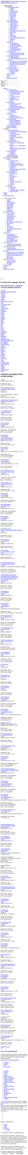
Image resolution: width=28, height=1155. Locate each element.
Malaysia (3, 333)
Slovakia (3, 355)
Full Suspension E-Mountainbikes (18, 131)
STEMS (12, 162)
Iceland (2, 319)
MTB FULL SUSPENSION (17, 91)
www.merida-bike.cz (6, 505)
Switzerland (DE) (5, 362)
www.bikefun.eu (5, 592)
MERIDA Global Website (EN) (8, 291)
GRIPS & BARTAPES (15, 163)
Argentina (3, 296)
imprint (5, 1126)
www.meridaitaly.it (5, 653)
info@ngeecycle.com (6, 722)
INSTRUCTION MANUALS (17, 64)
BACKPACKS (14, 173)
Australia (3, 297)
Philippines (3, 347)
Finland (2, 314)
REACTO (12, 35)
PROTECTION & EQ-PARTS (17, 169)
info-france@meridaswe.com (8, 562)
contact (5, 1124)
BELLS (12, 179)
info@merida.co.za (5, 954)
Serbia (2, 353)
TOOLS (12, 183)
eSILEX (12, 18)
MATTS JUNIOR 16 (15, 124)
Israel (2, 323)
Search (2, 82)
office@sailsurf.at (5, 423)
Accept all (3, 1151)
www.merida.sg (4, 923)
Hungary (3, 318)
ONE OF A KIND (14, 69)
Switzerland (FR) (5, 364)
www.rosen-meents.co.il (7, 641)
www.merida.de (4, 580)
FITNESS (12, 153)
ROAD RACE (13, 105)
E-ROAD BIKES (11, 151)
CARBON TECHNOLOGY (17, 53)
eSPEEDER (13, 19)
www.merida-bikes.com (6, 735)
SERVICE (9, 60)
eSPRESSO (13, 17)
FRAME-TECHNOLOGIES (17, 54)
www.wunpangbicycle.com (7, 471)
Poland (2, 348)
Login (8, 76)
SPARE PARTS (14, 170)
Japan (2, 326)
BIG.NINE (12, 29)
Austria (2, 298)
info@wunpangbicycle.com (7, 470)
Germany (3, 317)
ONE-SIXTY (13, 24)
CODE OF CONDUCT (16, 46)
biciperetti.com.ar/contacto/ (7, 401)
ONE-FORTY (13, 26)
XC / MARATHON (15, 94)
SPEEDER (12, 110)
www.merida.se (4, 976)
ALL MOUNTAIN (15, 96)
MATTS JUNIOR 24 (15, 122)
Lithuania (3, 330)
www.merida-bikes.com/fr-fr (8, 564)
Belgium (3, 300)
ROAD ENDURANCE (16, 106)
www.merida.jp (4, 664)
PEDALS (12, 167)
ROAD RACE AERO (15, 103)
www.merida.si (4, 448)
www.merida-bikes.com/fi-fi (7, 551)
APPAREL (9, 185)
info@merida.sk (4, 933)
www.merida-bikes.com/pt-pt (8, 888)
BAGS (11, 174)
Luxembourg (4, 332)
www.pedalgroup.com (6, 410)
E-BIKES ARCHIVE (12, 155)
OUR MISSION (14, 43)
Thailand (3, 367)
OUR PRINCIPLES (15, 44)
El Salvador (3, 311)
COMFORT (13, 140)
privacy (5, 1127)
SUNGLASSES (14, 191)
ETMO (12, 10)
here (2, 1104)
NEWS (5, 192)
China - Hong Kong (5, 304)
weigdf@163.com (5, 1046)
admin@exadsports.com (6, 615)
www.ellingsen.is (5, 606)
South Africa (4, 358)
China (2, 303)
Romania (3, 351)
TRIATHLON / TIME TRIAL (17, 108)
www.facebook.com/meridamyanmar (10, 770)
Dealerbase (6, 1128)
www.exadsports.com (6, 617)
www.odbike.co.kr (5, 676)
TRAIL (12, 95)
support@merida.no (5, 848)
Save (21, 1153)
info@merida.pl (4, 876)
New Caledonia (4, 342)
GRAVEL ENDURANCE (16, 117)
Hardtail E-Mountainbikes (16, 137)
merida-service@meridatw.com (8, 997)
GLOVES (12, 188)
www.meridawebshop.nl (7, 438)
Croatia (2, 307)
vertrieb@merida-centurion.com (8, 574)
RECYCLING (13, 67)
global (5, 266)
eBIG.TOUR (13, 15)
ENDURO (12, 98)
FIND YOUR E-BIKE (12, 156)
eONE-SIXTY (13, 12)
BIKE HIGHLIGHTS (12, 21)
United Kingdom (5, 369)
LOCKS (12, 184)
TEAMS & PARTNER (12, 55)
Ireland (2, 322)
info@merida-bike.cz (6, 504)
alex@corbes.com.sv (6, 528)
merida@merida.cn (5, 459)
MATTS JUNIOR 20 (15, 123)
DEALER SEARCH (12, 78)
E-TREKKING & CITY (13, 141)
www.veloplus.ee (5, 541)
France (2, 315)
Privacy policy (18, 1149)
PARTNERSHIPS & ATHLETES (18, 58)
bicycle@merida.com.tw (7, 733)
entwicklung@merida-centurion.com (10, 577)
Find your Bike (10, 74)
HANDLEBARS (14, 160)
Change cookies (11, 1151)
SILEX (12, 40)
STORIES (12, 72)
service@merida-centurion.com (8, 579)
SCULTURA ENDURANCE (17, 37)
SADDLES (13, 166)
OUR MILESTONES (15, 49)
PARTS (9, 159)
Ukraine (3, 368)
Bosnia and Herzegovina (7, 301)
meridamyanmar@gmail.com (8, 768)
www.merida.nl (4, 436)
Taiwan (2, 365)
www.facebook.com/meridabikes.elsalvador (11, 530)
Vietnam (3, 371)
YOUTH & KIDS (11, 119)
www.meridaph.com (6, 865)
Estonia (2, 312)
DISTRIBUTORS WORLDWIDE (18, 61)
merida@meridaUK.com (7, 627)
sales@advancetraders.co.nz (7, 824)
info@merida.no (5, 603)
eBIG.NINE (13, 14)
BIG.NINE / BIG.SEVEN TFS (18, 30)
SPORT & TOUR (14, 99)
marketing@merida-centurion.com (9, 576)
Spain (2, 360)
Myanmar (3, 337)
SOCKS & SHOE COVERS (17, 190)
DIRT (11, 33)
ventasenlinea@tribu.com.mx (8, 745)
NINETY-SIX (13, 28)
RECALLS (13, 65)
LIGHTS (12, 177)
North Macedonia (5, 344)
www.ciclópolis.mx (5, 747)
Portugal (3, 350)
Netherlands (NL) (5, 339)
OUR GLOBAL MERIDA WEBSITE (11, 286)
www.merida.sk (4, 934)
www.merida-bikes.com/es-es (8, 389)
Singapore (3, 354)
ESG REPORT (14, 47)
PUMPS (12, 180)
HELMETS (13, 187)
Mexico (2, 335)
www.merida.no (5, 604)
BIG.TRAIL (13, 32)
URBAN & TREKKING (13, 109)
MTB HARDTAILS (15, 92)
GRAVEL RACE (14, 116)
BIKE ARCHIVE (11, 126)
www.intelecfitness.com (6, 484)
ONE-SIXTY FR (14, 25)
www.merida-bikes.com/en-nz (8, 825)
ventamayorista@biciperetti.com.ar (9, 400)
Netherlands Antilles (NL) (7, 340)
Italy (2, 325)
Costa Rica (3, 305)
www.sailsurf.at (4, 424)
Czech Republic (4, 308)
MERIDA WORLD (12, 68)
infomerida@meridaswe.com (8, 387)
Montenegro (4, 336)
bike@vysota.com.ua (6, 1025)
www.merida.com (5, 629)
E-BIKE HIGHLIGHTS (13, 7)
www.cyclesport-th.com (6, 1011)
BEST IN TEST (14, 71)
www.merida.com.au (6, 412)
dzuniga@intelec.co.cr (6, 482)
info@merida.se (4, 550)
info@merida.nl (4, 435)
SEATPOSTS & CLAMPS (16, 165)
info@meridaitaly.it (5, 652)
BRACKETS (13, 176)
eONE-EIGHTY (14, 11)
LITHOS (12, 8)
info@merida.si (4, 447)
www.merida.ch (4, 988)
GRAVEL (9, 113)
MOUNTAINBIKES (12, 90)
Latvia (2, 329)
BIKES (5, 88)
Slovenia (3, 357)
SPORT (12, 138)
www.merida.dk (5, 518)
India (2, 321)
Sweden (3, 361)
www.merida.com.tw (6, 999)
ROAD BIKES (10, 102)
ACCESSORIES (11, 172)
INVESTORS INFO (15, 50)
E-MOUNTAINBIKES (13, 130)
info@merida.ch (5, 987)
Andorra (3, 294)
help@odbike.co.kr (5, 675)
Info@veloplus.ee (5, 539)
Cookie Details (19, 1151)
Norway (3, 346)
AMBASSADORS (15, 57)
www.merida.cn (4, 461)
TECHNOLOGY (11, 51)
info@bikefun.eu (5, 591)
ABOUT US (10, 42)
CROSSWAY (13, 112)
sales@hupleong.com (6, 922)
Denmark (3, 310)
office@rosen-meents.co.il (7, 640)
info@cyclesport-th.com (6, 1010)
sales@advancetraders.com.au (8, 809)
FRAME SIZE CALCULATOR (18, 62)
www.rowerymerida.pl (6, 877)
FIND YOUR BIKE (12, 127)
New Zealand (4, 343)
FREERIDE (13, 135)
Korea (2, 328)
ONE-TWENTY (14, 22)
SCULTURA (13, 36)
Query (2, 80)
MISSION (12, 39)
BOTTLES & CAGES (15, 181)
